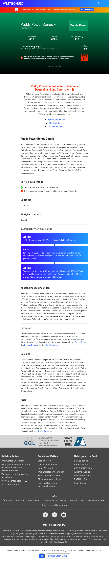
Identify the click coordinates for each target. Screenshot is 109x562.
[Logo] (54, 525)
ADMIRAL (28, 31)
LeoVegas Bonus (82, 475)
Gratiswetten (44, 460)
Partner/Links (77, 500)
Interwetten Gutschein (12, 460)
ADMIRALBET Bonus (84, 468)
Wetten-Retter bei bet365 (14, 480)
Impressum (33, 500)
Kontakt (20, 500)
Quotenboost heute (47, 464)
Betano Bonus (81, 464)
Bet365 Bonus (51, 345)
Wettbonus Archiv (97, 500)
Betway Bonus (30, 345)
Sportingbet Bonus (56, 119)
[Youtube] (63, 514)
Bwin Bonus (80, 482)
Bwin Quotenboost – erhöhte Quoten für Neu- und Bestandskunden (15, 467)
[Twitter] (45, 514)
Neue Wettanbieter (47, 468)
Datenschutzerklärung (55, 500)
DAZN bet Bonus (82, 479)
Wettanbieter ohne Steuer (51, 471)
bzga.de (14, 533)
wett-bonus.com (17, 3)
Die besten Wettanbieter (50, 479)
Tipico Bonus (80, 342)
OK (42, 556)
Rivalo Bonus (43, 431)
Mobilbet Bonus (56, 123)
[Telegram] (54, 514)
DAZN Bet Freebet (10, 484)
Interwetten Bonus (56, 126)
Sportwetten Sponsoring (54, 504)
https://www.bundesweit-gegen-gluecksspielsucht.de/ (67, 533)
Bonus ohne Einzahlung (49, 475)
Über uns (7, 500)
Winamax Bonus (82, 471)
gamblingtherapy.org (28, 533)
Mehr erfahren (87, 10)
